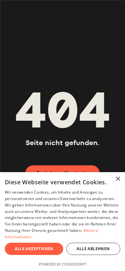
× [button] (117, 179)
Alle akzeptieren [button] (34, 248)
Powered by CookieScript (63, 264)
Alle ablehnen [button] (93, 248)
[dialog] (62, 221)
